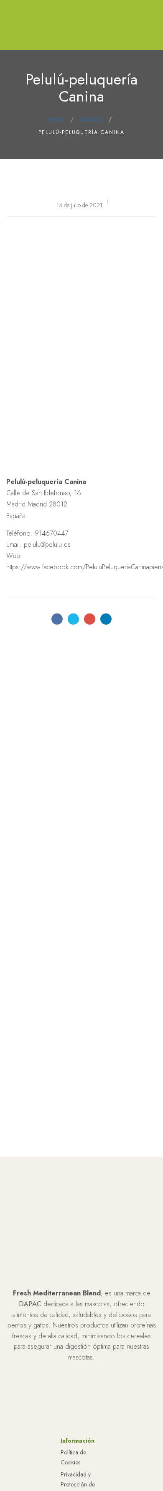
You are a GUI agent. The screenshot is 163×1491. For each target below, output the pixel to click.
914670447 (51, 533)
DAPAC (30, 1304)
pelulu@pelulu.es (47, 544)
